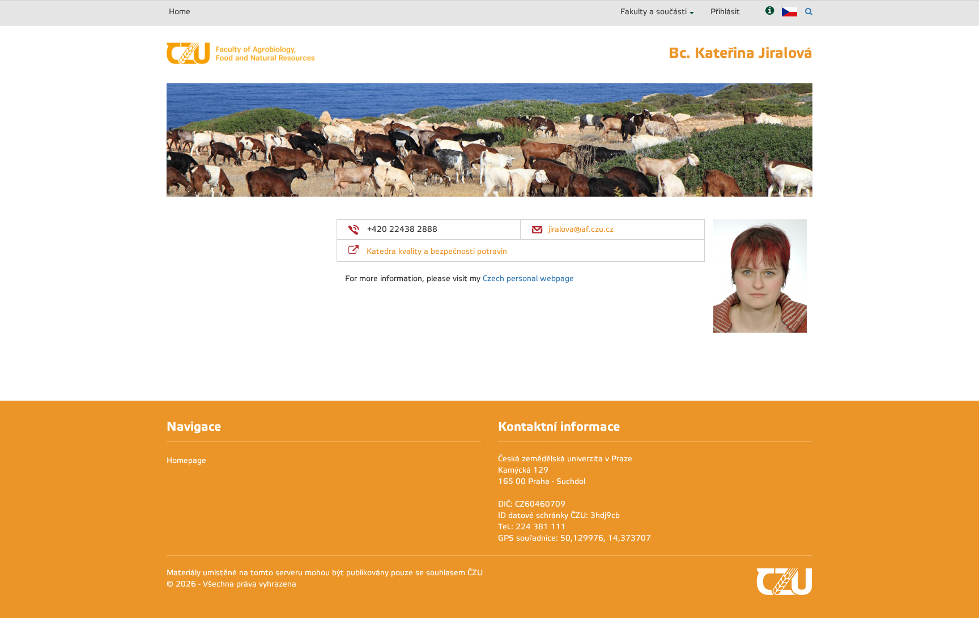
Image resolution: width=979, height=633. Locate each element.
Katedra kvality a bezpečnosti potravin (437, 251)
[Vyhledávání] (808, 11)
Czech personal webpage (528, 278)
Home (179, 11)
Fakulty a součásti (653, 11)
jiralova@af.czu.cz (581, 229)
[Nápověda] (769, 11)
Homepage (186, 460)
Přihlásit (725, 11)
